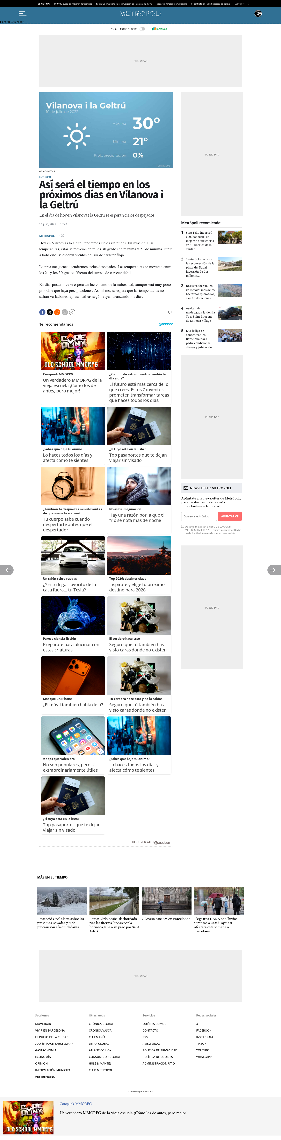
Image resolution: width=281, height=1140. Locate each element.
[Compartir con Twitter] (50, 312)
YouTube (202, 1050)
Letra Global (99, 1044)
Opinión (41, 1063)
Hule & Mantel (100, 1063)
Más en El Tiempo (52, 877)
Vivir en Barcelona (50, 1030)
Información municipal (53, 1070)
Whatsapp (204, 1057)
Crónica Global (101, 1024)
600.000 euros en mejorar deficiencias (73, 3)
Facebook (203, 1030)
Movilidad (43, 1024)
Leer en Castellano (12, 22)
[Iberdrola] (159, 29)
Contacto (150, 1030)
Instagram (204, 1037)
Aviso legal (151, 1044)
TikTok (201, 1044)
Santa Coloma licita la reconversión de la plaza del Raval (124, 3)
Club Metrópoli (101, 1070)
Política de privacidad (160, 1050)
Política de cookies (158, 1057)
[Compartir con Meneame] (57, 312)
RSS (145, 1037)
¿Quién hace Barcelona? (54, 1044)
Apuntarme (229, 516)
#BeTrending (45, 1077)
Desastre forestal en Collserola (172, 3)
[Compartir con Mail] (65, 312)
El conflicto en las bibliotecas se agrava (210, 3)
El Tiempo (45, 176)
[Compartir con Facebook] (42, 312)
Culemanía (97, 1037)
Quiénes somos (154, 1024)
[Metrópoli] (140, 13)
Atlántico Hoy (100, 1050)
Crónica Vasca (100, 1030)
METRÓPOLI (47, 235)
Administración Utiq (159, 1063)
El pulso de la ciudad (52, 1037)
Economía (43, 1057)
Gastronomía (45, 1050)
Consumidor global (104, 1057)
